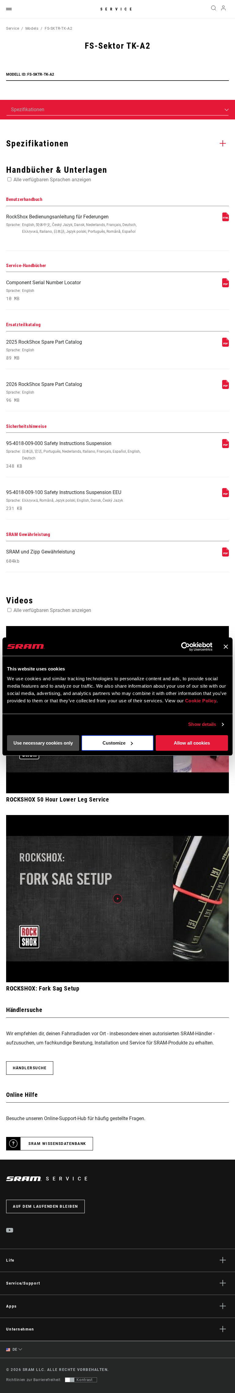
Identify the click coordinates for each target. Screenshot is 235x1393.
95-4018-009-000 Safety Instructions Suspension (73, 454)
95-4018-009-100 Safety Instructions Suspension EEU (64, 500)
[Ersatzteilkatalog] (225, 345)
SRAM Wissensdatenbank (57, 1144)
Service (117, 9)
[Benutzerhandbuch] (225, 220)
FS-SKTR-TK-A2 (58, 28)
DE (14, 1349)
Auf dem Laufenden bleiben (45, 1206)
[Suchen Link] (213, 9)
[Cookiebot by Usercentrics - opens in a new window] (185, 646)
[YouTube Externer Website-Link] (9, 1231)
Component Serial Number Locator (43, 290)
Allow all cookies (192, 743)
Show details (202, 724)
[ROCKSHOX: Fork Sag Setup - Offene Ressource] (117, 898)
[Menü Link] (9, 9)
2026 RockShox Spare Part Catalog (44, 392)
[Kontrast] (69, 1380)
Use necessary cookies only (43, 743)
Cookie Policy (201, 700)
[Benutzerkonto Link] (223, 9)
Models (32, 28)
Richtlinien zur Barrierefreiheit (33, 1380)
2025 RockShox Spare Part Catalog (44, 350)
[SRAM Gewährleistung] (225, 555)
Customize (114, 743)
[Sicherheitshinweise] (225, 446)
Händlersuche (30, 1068)
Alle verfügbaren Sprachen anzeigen (52, 180)
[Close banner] (226, 646)
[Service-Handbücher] (225, 286)
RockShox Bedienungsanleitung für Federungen (71, 224)
